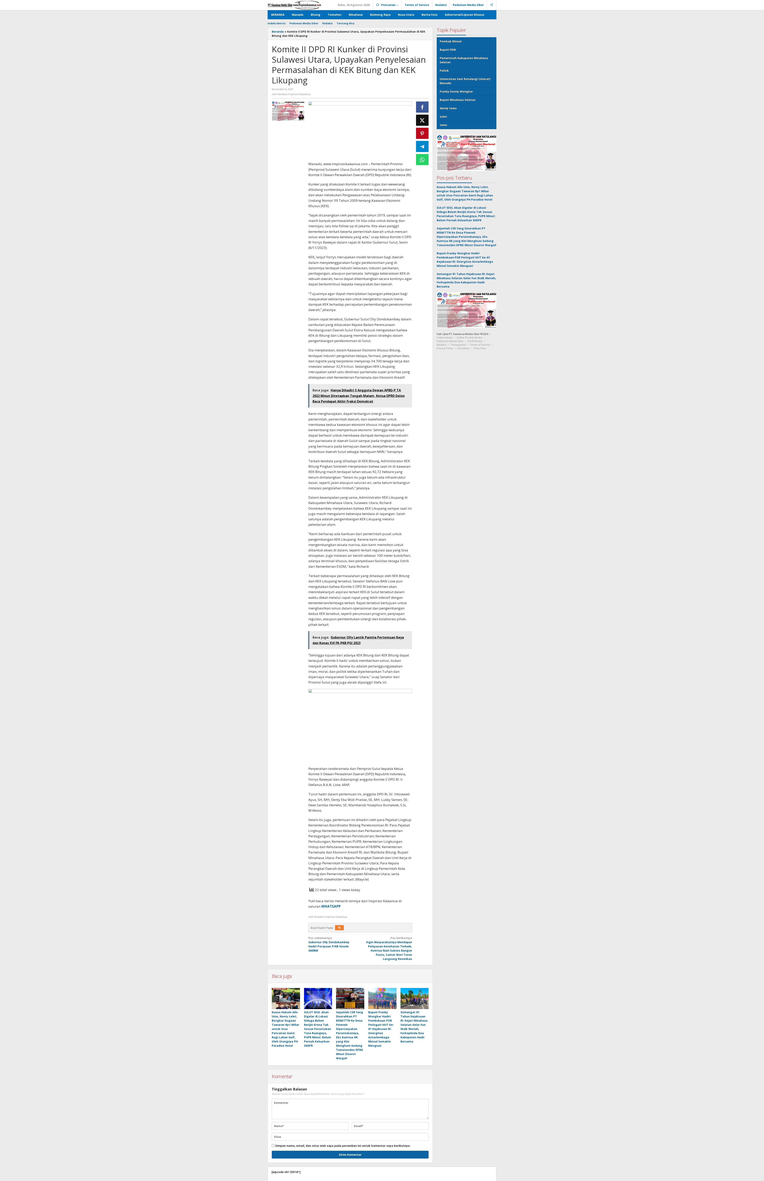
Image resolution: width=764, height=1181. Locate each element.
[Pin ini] (422, 133)
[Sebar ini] (422, 107)
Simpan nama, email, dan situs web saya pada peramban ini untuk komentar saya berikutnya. (342, 1146)
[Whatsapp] (422, 159)
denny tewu (448, 108)
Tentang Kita (458, 344)
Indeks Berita (445, 337)
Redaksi (441, 344)
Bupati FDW (448, 50)
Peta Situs (480, 348)
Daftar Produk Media (469, 337)
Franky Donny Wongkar (456, 91)
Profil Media (475, 341)
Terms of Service (480, 344)
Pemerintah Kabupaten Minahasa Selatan (464, 60)
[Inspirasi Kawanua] (294, 5)
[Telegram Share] (422, 146)
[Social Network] (491, 5)
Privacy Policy (445, 348)
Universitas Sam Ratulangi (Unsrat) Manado (465, 81)
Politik (444, 70)
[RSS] (339, 927)
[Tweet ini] (422, 120)
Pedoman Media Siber (450, 341)
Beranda (278, 31)
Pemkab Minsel (451, 41)
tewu (443, 125)
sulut (443, 116)
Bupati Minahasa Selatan (458, 100)
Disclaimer (463, 348)
